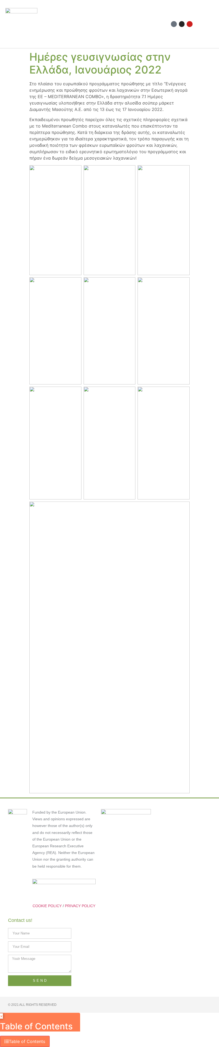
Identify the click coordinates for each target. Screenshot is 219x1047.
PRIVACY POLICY (80, 906)
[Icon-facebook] (174, 24)
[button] (125, 24)
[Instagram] (182, 24)
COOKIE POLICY (47, 906)
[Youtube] (190, 24)
